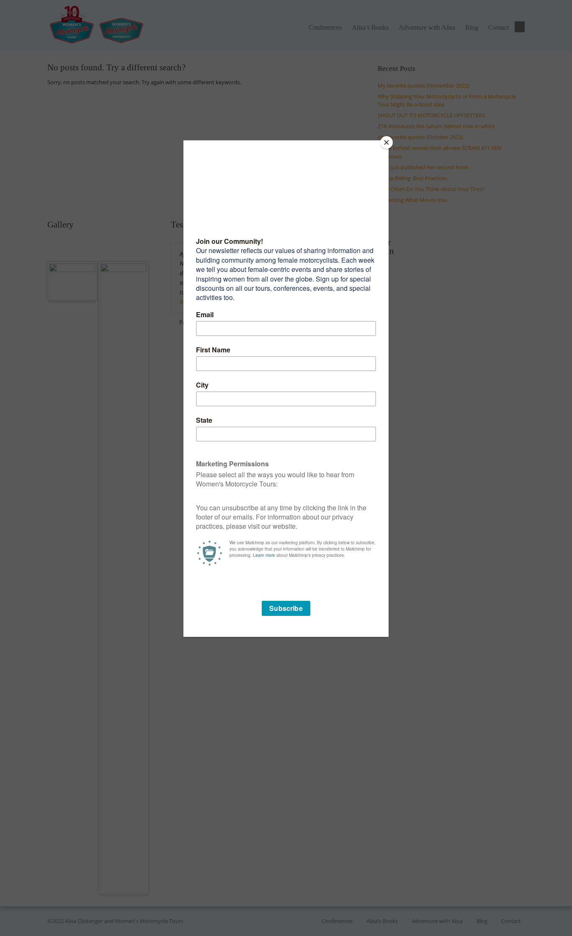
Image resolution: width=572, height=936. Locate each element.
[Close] (386, 142)
